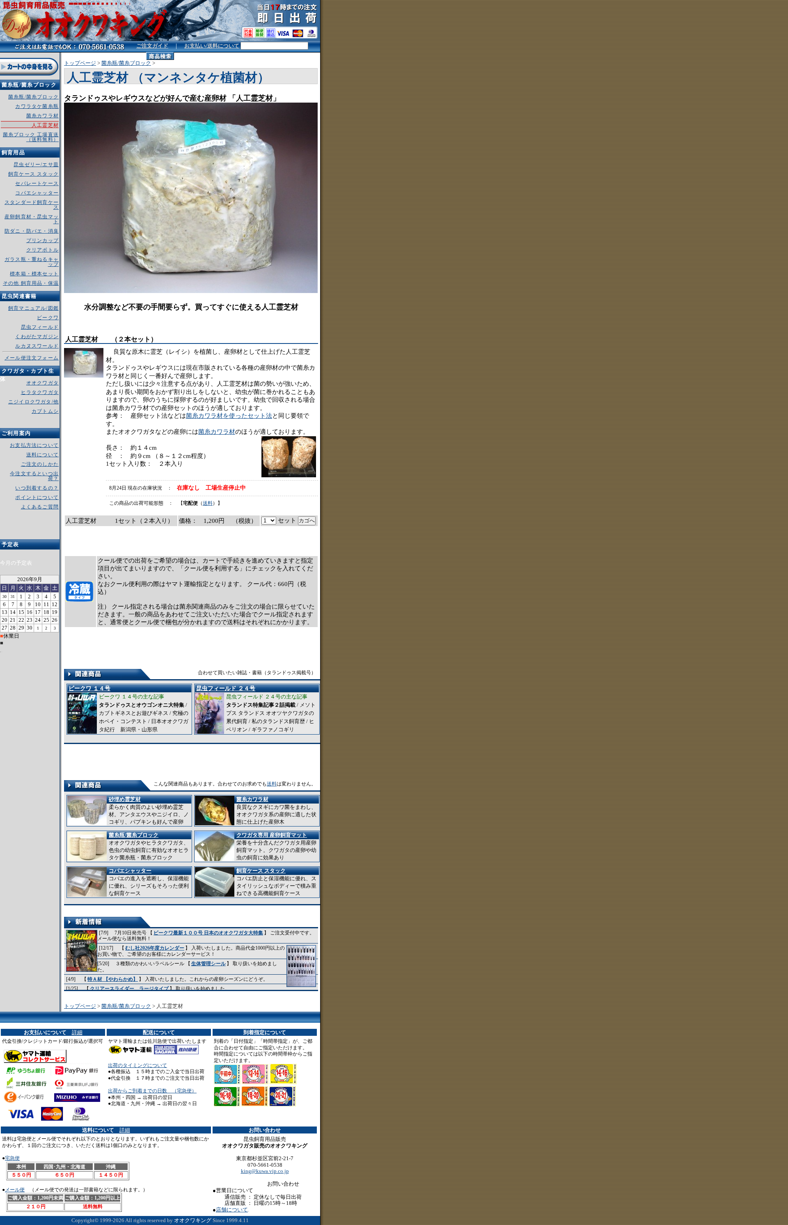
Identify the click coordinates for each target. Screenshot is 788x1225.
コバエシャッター (37, 193)
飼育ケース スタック (33, 174)
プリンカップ (42, 240)
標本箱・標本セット (34, 274)
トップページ (80, 63)
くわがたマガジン (37, 336)
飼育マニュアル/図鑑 (33, 308)
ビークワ (48, 318)
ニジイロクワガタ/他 (33, 402)
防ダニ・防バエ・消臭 (32, 231)
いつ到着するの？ (37, 488)
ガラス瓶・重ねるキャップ (32, 261)
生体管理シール (208, 963)
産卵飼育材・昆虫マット (32, 219)
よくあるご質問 (40, 507)
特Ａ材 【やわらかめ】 (112, 979)
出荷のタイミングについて (137, 1065)
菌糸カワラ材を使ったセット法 (229, 415)
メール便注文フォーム (32, 358)
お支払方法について (34, 445)
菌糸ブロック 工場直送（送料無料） (31, 137)
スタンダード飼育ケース (32, 204)
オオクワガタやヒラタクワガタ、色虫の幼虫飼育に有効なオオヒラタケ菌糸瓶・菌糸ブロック (149, 846)
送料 (208, 503)
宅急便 (12, 1158)
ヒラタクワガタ (40, 392)
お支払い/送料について (211, 46)
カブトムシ (45, 411)
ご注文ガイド (152, 46)
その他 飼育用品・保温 (31, 283)
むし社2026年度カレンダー (154, 948)
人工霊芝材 (45, 125)
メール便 (15, 1190)
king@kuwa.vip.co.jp (265, 1171)
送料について (42, 455)
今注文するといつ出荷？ (34, 476)
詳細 (77, 1032)
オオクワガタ (42, 383)
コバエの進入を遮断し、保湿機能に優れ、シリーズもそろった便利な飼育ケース (149, 882)
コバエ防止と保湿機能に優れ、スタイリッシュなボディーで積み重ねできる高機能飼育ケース (276, 882)
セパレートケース (37, 183)
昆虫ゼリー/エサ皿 (36, 164)
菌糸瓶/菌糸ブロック (126, 63)
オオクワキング (192, 1220)
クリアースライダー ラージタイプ (129, 988)
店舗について (232, 1210)
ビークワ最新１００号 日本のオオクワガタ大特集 (208, 933)
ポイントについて (37, 497)
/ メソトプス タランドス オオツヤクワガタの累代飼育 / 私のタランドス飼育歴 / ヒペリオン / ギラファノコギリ (256, 709)
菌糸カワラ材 (216, 431)
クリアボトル (42, 250)
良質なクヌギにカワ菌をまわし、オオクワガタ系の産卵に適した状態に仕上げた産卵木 (276, 810)
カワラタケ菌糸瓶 (37, 106)
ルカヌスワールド (37, 346)
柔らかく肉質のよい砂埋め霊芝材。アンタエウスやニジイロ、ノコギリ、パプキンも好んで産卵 (149, 810)
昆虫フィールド (40, 327)
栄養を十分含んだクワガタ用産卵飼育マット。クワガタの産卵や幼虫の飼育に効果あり (276, 846)
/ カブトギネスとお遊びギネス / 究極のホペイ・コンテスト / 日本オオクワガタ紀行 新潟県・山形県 (128, 709)
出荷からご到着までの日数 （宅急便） (152, 1091)
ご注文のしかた (40, 464)
